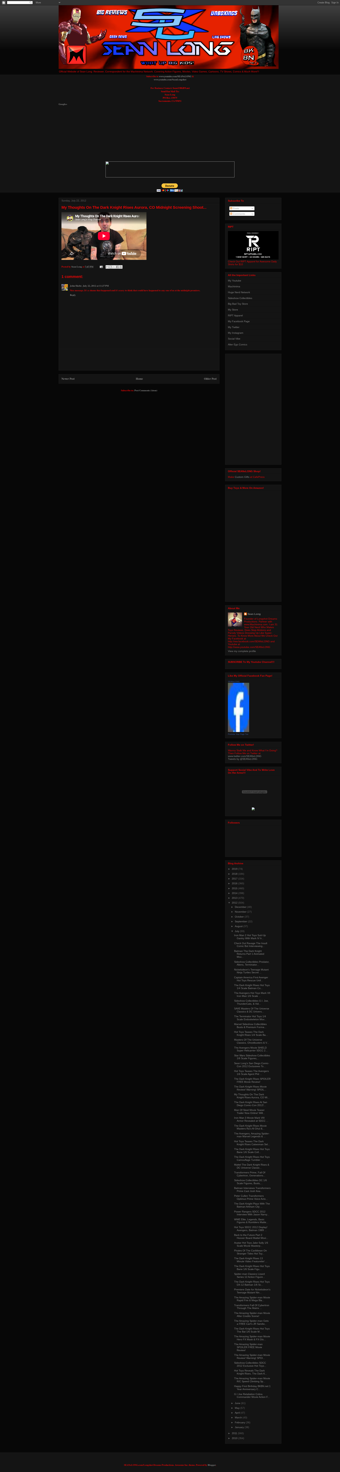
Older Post (210, 379)
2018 (235, 873)
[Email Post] (100, 266)
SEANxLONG (234, 682)
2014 (235, 893)
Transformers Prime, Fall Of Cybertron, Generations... (249, 1174)
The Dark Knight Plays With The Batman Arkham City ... (252, 1205)
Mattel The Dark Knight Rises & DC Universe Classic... (251, 1166)
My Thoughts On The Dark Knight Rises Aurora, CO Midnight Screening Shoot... (133, 207)
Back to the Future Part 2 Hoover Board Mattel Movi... (251, 1236)
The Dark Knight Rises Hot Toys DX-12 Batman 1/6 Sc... (252, 1283)
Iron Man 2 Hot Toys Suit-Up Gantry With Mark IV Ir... (250, 937)
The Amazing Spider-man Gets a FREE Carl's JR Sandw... (251, 1322)
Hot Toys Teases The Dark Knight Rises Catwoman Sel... (252, 1143)
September (241, 921)
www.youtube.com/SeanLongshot (170, 79)
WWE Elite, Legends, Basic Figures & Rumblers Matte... (251, 1221)
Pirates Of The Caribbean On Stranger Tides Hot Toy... (250, 1252)
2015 (235, 888)
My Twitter (233, 327)
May (237, 1407)
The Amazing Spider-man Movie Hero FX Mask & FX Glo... (252, 1338)
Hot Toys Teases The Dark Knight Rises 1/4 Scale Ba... (251, 1033)
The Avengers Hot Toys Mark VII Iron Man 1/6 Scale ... (252, 994)
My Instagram (235, 332)
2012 (235, 902)
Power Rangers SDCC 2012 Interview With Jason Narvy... (251, 1213)
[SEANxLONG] (238, 731)
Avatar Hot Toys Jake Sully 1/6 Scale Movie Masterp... (251, 1244)
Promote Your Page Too (238, 734)
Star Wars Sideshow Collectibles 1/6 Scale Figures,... (252, 1057)
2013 (235, 897)
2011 (235, 1433)
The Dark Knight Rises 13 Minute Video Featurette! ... (250, 1260)
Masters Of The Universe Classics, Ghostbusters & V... (251, 1041)
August (239, 926)
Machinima (234, 286)
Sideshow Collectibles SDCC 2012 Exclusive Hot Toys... (250, 1364)
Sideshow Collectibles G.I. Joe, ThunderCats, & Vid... (251, 1002)
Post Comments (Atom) (145, 390)
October (240, 916)
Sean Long (254, 614)
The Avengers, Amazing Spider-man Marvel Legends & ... (252, 1135)
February (240, 1422)
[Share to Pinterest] (121, 267)
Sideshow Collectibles (240, 298)
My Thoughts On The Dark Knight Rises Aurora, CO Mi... (252, 1096)
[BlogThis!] (110, 267)
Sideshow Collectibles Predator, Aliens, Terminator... (251, 963)
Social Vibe (234, 338)
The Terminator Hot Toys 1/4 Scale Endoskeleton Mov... (250, 1018)
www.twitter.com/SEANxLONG (244, 756)
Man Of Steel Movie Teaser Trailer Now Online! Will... (249, 1111)
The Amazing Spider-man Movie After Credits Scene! (252, 1314)
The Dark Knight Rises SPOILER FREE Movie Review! (252, 1080)
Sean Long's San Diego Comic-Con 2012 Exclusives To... (251, 1065)
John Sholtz (76, 285)
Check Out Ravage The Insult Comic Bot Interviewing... (250, 945)
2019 (235, 868)
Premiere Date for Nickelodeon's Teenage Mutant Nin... (252, 1291)
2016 (235, 883)
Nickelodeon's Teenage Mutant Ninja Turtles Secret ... (251, 971)
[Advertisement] (144, 133)
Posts (235, 208)
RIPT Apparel (235, 315)
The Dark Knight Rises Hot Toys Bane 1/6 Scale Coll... (252, 1151)
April (237, 1412)
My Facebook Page (239, 321)
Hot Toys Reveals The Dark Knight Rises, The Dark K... (250, 1372)
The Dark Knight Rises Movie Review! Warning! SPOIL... (250, 1088)
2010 (235, 1438)
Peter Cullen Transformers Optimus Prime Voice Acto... (251, 1197)
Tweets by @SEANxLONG (242, 759)
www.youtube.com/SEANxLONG (175, 76)
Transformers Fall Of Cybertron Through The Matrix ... (251, 1307)
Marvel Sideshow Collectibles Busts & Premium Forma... (250, 1026)
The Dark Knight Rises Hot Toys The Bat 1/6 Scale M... (252, 1330)
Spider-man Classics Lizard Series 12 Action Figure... (249, 1275)
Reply (73, 295)
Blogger (212, 1465)
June (238, 1403)
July (237, 931)
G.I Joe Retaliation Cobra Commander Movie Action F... (252, 1396)
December (241, 907)
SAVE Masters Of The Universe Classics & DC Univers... (251, 1010)
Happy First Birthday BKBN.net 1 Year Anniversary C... (252, 1388)
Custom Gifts (242, 477)
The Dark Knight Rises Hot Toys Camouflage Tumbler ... (252, 1158)
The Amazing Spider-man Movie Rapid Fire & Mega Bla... (252, 1299)
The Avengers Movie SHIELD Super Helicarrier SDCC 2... (251, 1049)
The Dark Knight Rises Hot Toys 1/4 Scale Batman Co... (252, 987)
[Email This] (107, 267)
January (240, 1427)
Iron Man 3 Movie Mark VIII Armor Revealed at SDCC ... (251, 1119)
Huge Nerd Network (239, 292)
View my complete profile (242, 651)
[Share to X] (114, 267)
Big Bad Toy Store (238, 303)
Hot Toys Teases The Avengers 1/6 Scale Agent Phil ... (251, 1072)
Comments (238, 213)
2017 (235, 878)
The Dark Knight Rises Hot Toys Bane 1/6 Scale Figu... (252, 1268)
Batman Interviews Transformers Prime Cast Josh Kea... (252, 1189)
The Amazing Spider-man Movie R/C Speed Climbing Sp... (252, 1380)
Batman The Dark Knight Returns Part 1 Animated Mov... (249, 954)
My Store (233, 309)
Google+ (63, 104)
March (239, 1417)
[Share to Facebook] (117, 267)
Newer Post (68, 379)
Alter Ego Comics (237, 344)
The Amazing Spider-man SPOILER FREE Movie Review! (248, 1347)
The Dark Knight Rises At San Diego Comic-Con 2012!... (250, 1104)
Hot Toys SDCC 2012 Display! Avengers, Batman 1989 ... (250, 1229)
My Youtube (234, 280)
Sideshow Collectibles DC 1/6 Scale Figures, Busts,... (250, 1182)
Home (139, 379)
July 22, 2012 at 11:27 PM (96, 285)
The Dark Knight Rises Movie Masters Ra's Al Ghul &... (250, 1127)
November (241, 911)
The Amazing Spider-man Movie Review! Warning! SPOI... (252, 1356)
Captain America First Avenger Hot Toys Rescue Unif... (251, 979)
